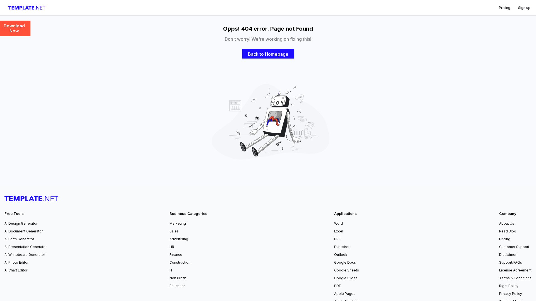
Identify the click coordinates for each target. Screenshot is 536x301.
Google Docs (345, 262)
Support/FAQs (510, 262)
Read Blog (507, 231)
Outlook (340, 255)
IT (171, 270)
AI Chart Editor (15, 270)
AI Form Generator (19, 239)
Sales (174, 231)
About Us (506, 223)
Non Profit (177, 278)
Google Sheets (346, 270)
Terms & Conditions (515, 278)
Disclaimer (507, 255)
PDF (337, 286)
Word (338, 223)
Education (177, 286)
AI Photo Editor (16, 262)
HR (171, 247)
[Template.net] (27, 8)
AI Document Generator (23, 231)
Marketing (177, 223)
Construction (179, 262)
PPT (337, 239)
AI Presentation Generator (25, 247)
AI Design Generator (20, 223)
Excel (338, 231)
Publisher (342, 247)
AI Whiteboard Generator (24, 255)
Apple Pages (344, 294)
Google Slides (346, 278)
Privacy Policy (510, 294)
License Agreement (515, 270)
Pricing (504, 239)
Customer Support (514, 247)
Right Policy (508, 286)
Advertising (178, 239)
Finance (175, 255)
